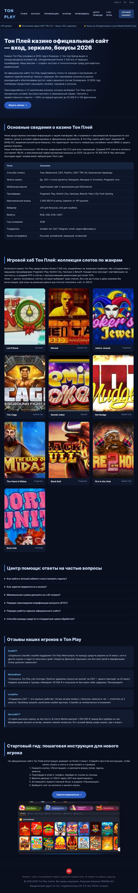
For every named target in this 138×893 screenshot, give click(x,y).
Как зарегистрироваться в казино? (27, 586)
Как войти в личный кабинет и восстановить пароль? (37, 578)
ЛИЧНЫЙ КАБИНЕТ (126, 13)
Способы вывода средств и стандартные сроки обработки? (41, 619)
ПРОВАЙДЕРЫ (82, 14)
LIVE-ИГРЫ (109, 13)
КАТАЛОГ (35, 14)
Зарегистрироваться (67, 794)
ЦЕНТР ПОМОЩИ (98, 13)
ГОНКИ (23, 14)
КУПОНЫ (67, 14)
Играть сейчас (16, 105)
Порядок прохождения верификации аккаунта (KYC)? (37, 603)
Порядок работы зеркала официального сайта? (34, 610)
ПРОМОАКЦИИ (51, 14)
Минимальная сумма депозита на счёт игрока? (33, 594)
